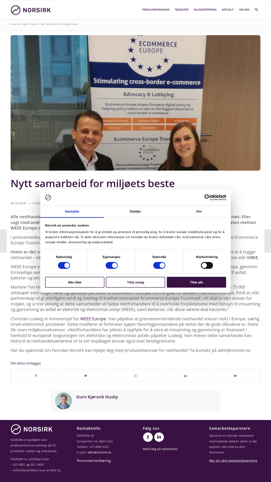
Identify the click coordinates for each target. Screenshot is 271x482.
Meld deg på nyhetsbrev (160, 449)
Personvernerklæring (94, 460)
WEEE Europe (93, 319)
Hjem (25, 24)
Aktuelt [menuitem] (228, 9)
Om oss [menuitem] (244, 9)
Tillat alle (196, 282)
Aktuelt (34, 24)
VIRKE (252, 257)
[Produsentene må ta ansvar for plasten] (267, 241)
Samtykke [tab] (72, 211)
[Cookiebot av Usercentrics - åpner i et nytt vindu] (207, 197)
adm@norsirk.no (99, 452)
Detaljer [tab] (135, 211)
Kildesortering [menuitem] (205, 9)
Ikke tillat (74, 282)
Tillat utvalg (135, 282)
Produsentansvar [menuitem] (155, 9)
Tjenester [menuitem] (181, 9)
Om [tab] (199, 211)
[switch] (112, 265)
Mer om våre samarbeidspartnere (233, 461)
